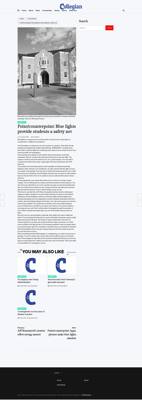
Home (24, 10)
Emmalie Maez (33, 286)
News (38, 10)
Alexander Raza (33, 318)
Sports (64, 10)
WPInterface (86, 395)
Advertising (61, 385)
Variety (57, 10)
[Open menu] (19, 10)
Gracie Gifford (63, 286)
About (31, 10)
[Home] (22, 20)
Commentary (47, 10)
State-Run (73, 10)
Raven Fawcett (35, 137)
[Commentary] (32, 20)
